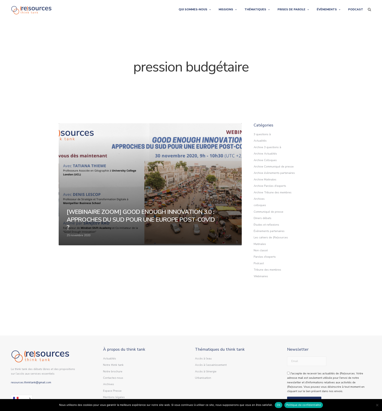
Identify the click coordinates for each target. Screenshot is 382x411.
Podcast (259, 263)
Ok (278, 404)
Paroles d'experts (265, 257)
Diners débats (262, 218)
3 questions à (262, 134)
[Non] (377, 405)
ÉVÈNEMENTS (327, 9)
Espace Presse (112, 391)
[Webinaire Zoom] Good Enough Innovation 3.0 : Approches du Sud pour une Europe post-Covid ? (141, 219)
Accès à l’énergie (205, 371)
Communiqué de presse (268, 212)
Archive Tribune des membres (272, 192)
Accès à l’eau (203, 358)
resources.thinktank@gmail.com (31, 382)
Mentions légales (114, 397)
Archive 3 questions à (267, 147)
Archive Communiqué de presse (274, 166)
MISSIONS (226, 9)
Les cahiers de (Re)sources (271, 237)
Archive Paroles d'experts (270, 186)
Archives (259, 199)
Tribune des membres (267, 270)
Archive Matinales (265, 179)
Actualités (260, 141)
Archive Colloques (265, 160)
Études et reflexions (266, 225)
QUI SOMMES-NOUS (193, 9)
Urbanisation (203, 378)
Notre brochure (112, 371)
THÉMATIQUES (255, 9)
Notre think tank (113, 365)
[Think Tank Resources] (31, 9)
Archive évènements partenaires (274, 173)
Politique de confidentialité (303, 404)
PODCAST (355, 9)
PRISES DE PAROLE (291, 9)
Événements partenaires (269, 231)
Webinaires (261, 276)
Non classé (261, 250)
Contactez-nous (113, 378)
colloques (260, 205)
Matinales (260, 244)
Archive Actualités (265, 154)
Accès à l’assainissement (211, 365)
